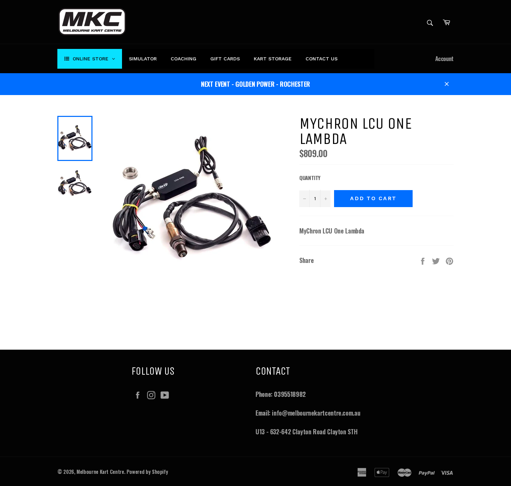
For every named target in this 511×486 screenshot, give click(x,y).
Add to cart (373, 198)
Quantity (310, 177)
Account (444, 58)
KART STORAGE (273, 58)
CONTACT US (322, 58)
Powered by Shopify (147, 471)
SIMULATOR (143, 58)
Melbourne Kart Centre (100, 471)
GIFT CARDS (225, 58)
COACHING (183, 58)
